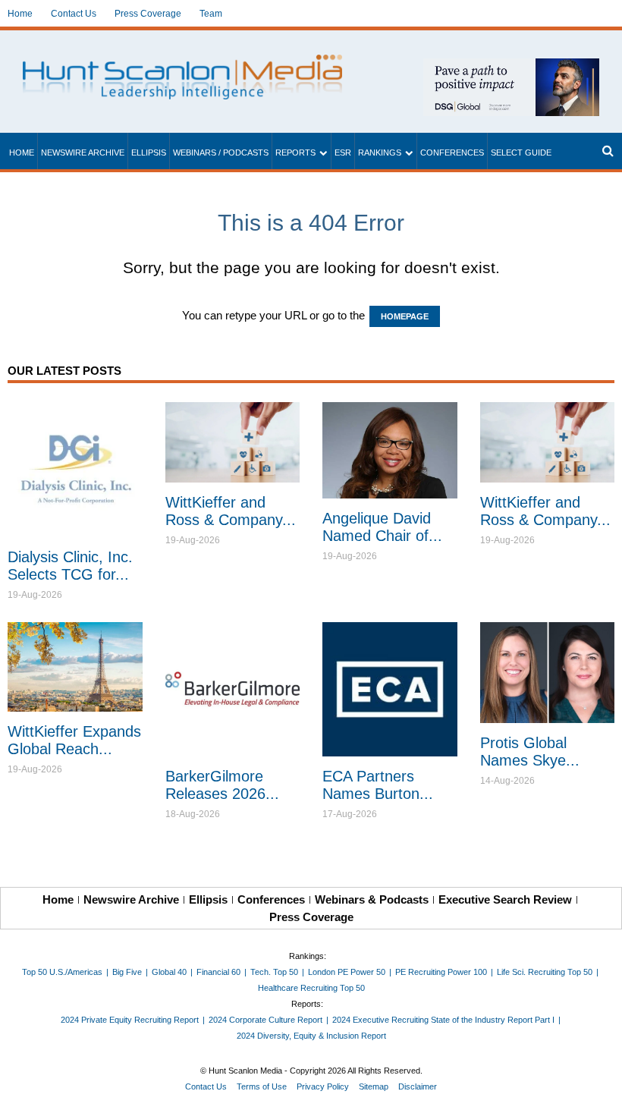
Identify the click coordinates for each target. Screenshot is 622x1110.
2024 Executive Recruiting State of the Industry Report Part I (443, 1019)
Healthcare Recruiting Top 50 (311, 987)
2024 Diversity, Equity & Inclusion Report (311, 1035)
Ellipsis (148, 152)
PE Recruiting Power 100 (441, 971)
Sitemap (373, 1086)
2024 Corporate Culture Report (265, 1019)
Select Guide (521, 152)
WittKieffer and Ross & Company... (230, 511)
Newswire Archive (82, 152)
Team (210, 13)
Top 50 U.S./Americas (62, 971)
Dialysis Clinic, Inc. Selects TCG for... (70, 566)
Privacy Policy (323, 1086)
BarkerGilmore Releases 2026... (222, 785)
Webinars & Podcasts (372, 899)
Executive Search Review (505, 899)
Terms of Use (262, 1086)
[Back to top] (600, 1088)
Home (20, 13)
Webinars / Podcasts (221, 152)
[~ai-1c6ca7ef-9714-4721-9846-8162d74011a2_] (511, 66)
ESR (343, 152)
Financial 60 (218, 971)
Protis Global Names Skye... (530, 751)
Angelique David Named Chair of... (382, 527)
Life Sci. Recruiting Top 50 (544, 971)
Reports (295, 152)
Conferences (452, 152)
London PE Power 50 (346, 971)
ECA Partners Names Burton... (377, 785)
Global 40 (169, 971)
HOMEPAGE (405, 316)
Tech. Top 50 (274, 971)
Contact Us (73, 13)
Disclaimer (417, 1086)
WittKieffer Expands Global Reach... (74, 740)
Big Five (127, 971)
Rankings (379, 152)
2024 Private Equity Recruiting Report (130, 1019)
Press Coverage (148, 13)
